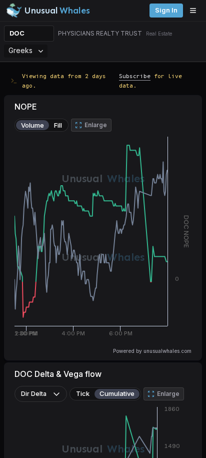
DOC (17, 33)
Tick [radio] (83, 393)
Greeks (20, 50)
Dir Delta (33, 393)
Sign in (166, 10)
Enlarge (95, 125)
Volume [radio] (32, 125)
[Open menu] (195, 10)
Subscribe (134, 76)
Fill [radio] (58, 125)
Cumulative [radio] (117, 393)
